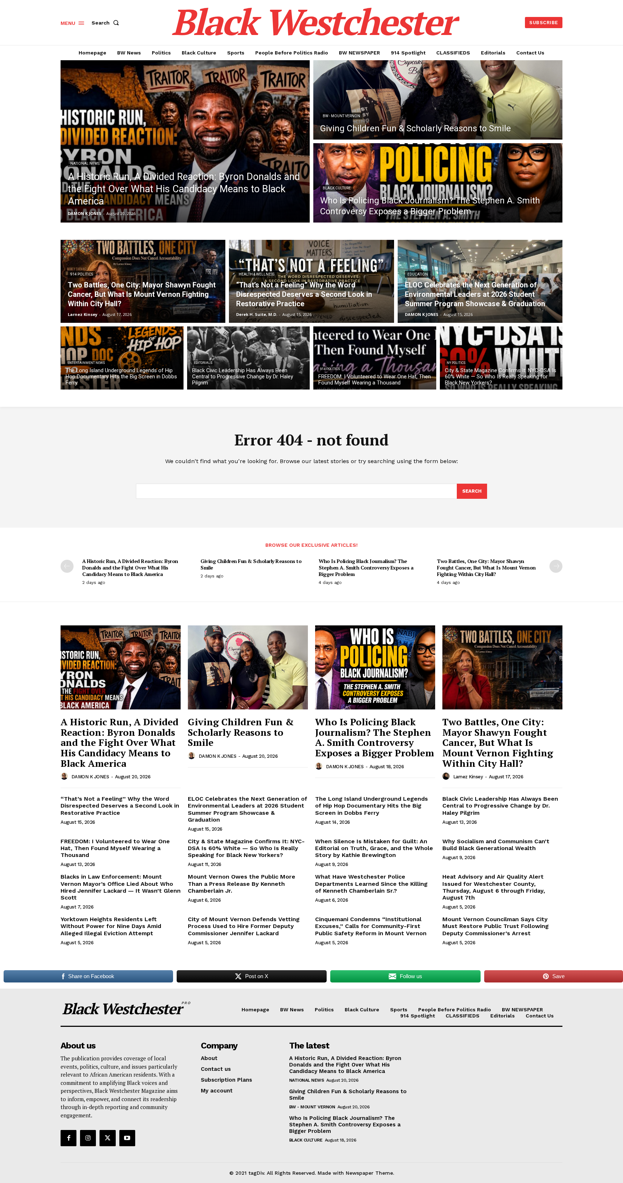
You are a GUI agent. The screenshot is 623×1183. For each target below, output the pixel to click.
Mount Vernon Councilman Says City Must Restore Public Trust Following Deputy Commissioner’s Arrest (495, 926)
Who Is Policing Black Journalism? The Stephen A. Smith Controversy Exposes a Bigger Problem (366, 567)
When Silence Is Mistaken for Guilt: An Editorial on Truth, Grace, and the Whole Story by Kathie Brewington (374, 848)
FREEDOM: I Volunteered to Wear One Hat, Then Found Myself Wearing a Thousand (115, 848)
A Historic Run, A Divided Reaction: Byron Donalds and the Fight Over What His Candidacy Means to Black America (130, 567)
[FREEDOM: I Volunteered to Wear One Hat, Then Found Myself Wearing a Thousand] (374, 358)
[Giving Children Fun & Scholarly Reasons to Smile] (437, 100)
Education (417, 274)
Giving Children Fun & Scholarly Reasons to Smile (250, 564)
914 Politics (81, 274)
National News (85, 164)
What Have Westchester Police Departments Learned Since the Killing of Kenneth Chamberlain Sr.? (371, 883)
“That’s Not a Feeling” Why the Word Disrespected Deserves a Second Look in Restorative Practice (120, 805)
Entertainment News (86, 363)
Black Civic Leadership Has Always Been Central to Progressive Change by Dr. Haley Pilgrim (500, 805)
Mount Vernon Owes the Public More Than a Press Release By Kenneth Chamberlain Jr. (241, 883)
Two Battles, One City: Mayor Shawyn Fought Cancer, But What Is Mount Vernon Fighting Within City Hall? (486, 567)
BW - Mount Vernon (341, 116)
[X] (107, 1138)
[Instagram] (88, 1138)
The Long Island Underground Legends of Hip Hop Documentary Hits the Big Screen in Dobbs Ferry (371, 805)
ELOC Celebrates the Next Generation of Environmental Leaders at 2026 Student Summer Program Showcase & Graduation (247, 809)
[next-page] (555, 566)
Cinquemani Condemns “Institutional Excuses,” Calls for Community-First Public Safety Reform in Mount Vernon (371, 926)
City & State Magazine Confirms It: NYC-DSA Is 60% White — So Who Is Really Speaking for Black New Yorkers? (246, 848)
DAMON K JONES (90, 776)
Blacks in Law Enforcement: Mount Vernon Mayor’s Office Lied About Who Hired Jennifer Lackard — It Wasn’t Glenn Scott (121, 887)
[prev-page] (67, 566)
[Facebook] (68, 1138)
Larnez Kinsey (468, 776)
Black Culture (337, 188)
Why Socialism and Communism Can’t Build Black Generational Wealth (495, 845)
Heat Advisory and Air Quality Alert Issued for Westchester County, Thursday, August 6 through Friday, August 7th (493, 887)
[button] (107, 22)
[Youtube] (127, 1138)
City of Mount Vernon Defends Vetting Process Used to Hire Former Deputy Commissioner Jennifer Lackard (244, 926)
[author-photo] (65, 776)
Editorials (203, 363)
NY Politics (456, 363)
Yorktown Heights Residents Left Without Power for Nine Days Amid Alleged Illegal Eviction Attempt (111, 926)
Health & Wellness (256, 274)
